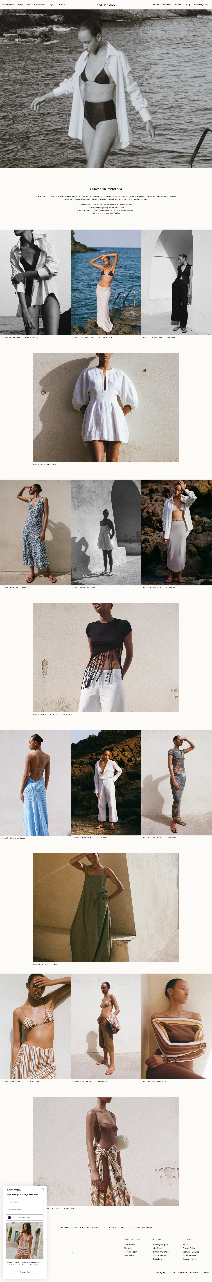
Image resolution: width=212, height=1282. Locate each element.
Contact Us (129, 1245)
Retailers (157, 1259)
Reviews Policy (189, 1259)
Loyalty (52, 5)
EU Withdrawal (189, 1256)
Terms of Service (191, 1252)
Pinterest (194, 1273)
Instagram (160, 1273)
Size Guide (129, 1256)
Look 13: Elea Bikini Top (13, 1082)
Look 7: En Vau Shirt (152, 588)
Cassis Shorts (65, 714)
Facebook (182, 1273)
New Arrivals (8, 5)
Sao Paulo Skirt (105, 338)
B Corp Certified (161, 1252)
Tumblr (205, 1273)
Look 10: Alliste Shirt (81, 838)
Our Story (157, 1248)
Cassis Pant (101, 838)
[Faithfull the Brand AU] (106, 5)
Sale (28, 5)
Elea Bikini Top (32, 338)
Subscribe (25, 1272)
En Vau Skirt (34, 1082)
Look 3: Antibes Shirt (152, 338)
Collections (39, 5)
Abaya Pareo (69, 1208)
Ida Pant (171, 338)
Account (178, 5)
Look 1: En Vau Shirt (11, 338)
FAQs (185, 1245)
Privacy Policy (189, 1248)
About (62, 5)
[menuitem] (8, 5)
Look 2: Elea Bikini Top (82, 338)
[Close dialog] (43, 1189)
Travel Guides (159, 1256)
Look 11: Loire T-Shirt (152, 838)
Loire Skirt (171, 588)
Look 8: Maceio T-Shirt (43, 714)
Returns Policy (130, 1252)
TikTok (172, 1273)
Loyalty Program (160, 1245)
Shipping (128, 1248)
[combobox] (11, 1217)
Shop (20, 5)
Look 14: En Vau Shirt (82, 1082)
